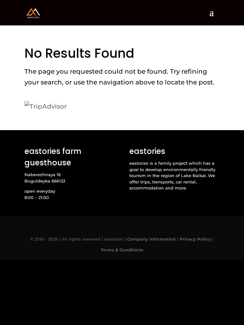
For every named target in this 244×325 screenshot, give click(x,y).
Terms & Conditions (122, 249)
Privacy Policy (195, 239)
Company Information (151, 239)
